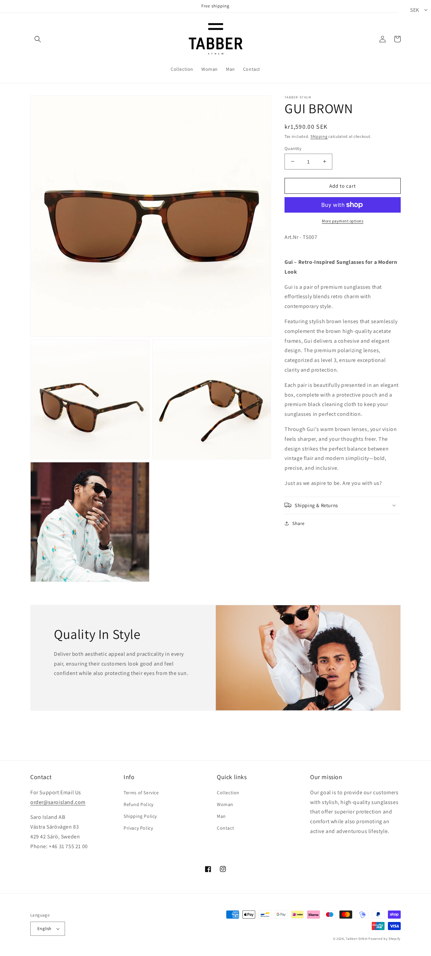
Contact (225, 828)
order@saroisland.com (58, 802)
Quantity (293, 148)
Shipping (319, 136)
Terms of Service (141, 793)
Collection (228, 793)
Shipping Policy (140, 816)
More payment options (342, 220)
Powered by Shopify (384, 938)
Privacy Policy (138, 828)
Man (221, 816)
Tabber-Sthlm (356, 938)
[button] (37, 39)
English (44, 928)
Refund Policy (139, 804)
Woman (225, 804)
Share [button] (298, 523)
